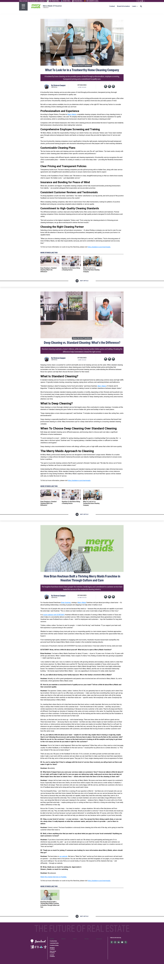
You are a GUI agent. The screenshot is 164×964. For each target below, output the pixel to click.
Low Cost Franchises (52, 955)
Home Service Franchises (82, 65)
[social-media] (111, 942)
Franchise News (53, 941)
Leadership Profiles (54, 943)
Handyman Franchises (52, 948)
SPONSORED (82, 85)
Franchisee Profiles (82, 572)
